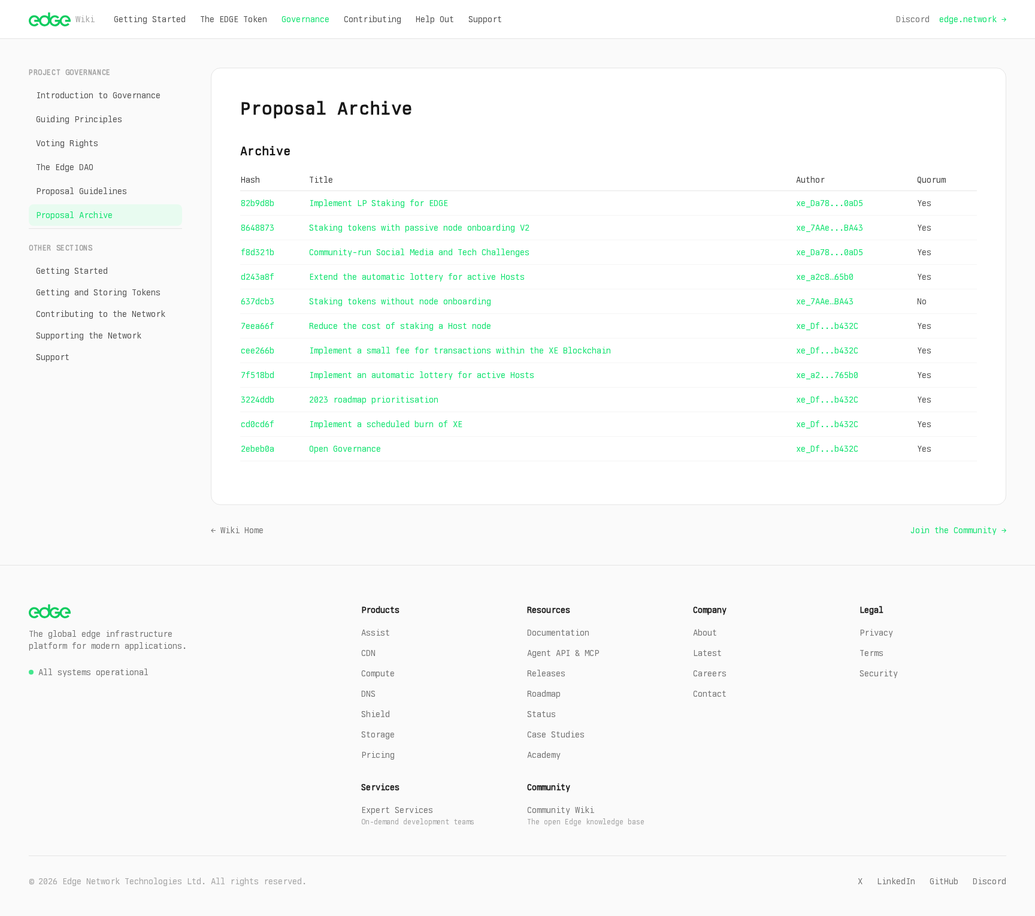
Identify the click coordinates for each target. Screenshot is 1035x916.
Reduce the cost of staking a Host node (400, 326)
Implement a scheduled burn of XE (385, 424)
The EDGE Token (233, 19)
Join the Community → (958, 530)
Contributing (372, 19)
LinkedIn (896, 881)
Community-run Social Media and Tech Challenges (419, 252)
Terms (871, 653)
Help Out (435, 19)
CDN (368, 653)
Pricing (378, 755)
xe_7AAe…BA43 (825, 301)
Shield (375, 714)
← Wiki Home (237, 530)
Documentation (558, 632)
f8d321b (257, 252)
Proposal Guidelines (81, 191)
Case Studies (556, 734)
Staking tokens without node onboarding (400, 301)
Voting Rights (67, 143)
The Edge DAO (64, 167)
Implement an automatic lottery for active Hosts (421, 375)
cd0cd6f (257, 424)
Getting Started (150, 19)
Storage (378, 734)
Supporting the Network (88, 335)
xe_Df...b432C (827, 326)
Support (485, 19)
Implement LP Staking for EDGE (378, 203)
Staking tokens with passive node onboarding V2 (419, 227)
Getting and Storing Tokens (98, 292)
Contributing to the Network (100, 314)
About (705, 632)
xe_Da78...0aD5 (829, 203)
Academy (544, 755)
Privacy (876, 632)
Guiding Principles (79, 119)
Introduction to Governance (98, 95)
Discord (913, 19)
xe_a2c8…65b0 (825, 277)
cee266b (257, 350)
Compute (378, 673)
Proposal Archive (74, 215)
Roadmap (544, 694)
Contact (710, 694)
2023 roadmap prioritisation (373, 399)
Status (541, 714)
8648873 (257, 227)
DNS (368, 694)
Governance (305, 19)
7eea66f (257, 326)
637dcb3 (257, 301)
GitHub (944, 881)
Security (879, 673)
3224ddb (257, 399)
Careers (710, 673)
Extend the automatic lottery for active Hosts (417, 277)
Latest (707, 653)
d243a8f (257, 277)
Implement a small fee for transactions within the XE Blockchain (460, 350)
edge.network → (972, 19)
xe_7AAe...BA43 (829, 227)
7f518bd (257, 375)
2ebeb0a (257, 449)
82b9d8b (257, 203)
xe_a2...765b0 (827, 375)
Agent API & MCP (563, 653)
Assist (375, 632)
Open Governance (345, 449)
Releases (546, 673)
